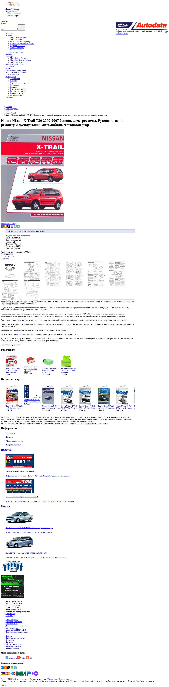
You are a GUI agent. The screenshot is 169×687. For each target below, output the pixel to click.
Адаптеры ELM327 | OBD (16, 630)
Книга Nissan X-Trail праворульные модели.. (51, 407)
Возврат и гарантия (13, 646)
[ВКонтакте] (2, 226)
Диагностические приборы (20, 42)
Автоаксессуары (12, 628)
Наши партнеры (16, 93)
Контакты (9, 616)
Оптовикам (14, 85)
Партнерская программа (19, 83)
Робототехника (16, 50)
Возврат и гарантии (18, 91)
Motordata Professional (18, 37)
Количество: (6, 256)
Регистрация (17, 13)
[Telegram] (18, 226)
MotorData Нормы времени (20, 60)
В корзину (5, 258)
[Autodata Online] (142, 27)
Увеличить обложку (8, 224)
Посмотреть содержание (10, 345)
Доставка (13, 87)
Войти (9, 13)
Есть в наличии (7, 254)
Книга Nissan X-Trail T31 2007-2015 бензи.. (69, 407)
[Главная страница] (8, 105)
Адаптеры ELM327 (17, 46)
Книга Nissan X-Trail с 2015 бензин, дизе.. (14, 407)
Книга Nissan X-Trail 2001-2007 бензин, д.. (105, 407)
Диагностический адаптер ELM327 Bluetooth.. (31, 369)
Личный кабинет (12, 9)
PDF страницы (22, 334)
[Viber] (12, 226)
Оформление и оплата (18, 89)
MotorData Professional (18, 58)
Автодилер (14, 75)
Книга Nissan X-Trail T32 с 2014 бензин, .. (124, 407)
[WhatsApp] (15, 226)
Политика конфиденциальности (60, 679)
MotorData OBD (16, 39)
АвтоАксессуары (17, 48)
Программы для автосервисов (22, 44)
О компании (15, 79)
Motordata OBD (11, 624)
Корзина (10, 15)
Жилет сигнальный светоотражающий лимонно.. (68, 370)
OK (31, 658)
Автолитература (16, 52)
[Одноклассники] (5, 226)
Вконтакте (13, 658)
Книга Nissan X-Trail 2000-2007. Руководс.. (32, 401)
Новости (13, 81)
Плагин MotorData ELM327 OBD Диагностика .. (13, 370)
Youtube (23, 658)
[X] (8, 226)
